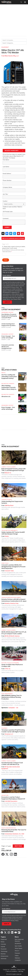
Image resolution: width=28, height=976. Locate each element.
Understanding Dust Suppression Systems (8, 324)
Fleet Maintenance (7, 693)
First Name (6, 159)
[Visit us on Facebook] (2, 854)
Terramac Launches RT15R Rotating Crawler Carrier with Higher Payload (13, 730)
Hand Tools (4, 563)
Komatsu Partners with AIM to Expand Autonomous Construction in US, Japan (13, 600)
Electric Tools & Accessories (10, 662)
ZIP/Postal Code (8, 211)
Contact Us (6, 969)
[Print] (2, 233)
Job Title (6, 194)
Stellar (7, 536)
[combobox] (14, 40)
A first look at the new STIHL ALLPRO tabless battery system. (12, 671)
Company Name (7, 187)
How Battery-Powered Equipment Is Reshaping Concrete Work (9, 315)
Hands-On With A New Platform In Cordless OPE (12, 665)
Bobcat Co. (8, 472)
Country (5, 201)
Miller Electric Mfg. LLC (12, 56)
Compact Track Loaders (8, 466)
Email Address (7, 173)
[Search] (21, 2)
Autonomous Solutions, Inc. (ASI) (14, 834)
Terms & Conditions (11, 971)
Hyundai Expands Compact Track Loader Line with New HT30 (12, 763)
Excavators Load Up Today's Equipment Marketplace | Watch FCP (13, 798)
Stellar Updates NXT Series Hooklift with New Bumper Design (13, 533)
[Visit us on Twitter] (7, 854)
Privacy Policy (17, 299)
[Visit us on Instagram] (11, 854)
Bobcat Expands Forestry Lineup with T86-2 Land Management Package (13, 469)
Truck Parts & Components (9, 530)
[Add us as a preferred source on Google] (22, 233)
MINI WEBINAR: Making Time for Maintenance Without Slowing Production (11, 697)
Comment (6, 218)
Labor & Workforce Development (11, 597)
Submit (7, 227)
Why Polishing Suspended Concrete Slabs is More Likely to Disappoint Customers (8, 387)
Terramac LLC (9, 734)
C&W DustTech (9, 505)
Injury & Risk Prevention (8, 828)
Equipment (5, 47)
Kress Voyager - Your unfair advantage (8, 336)
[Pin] (18, 233)
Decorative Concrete (7, 383)
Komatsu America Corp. (12, 603)
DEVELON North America (12, 636)
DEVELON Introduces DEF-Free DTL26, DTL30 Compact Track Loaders (13, 632)
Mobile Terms (6, 299)
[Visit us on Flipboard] (19, 932)
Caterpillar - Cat (13, 707)
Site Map (20, 971)
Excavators (4, 795)
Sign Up (7, 302)
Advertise (13, 969)
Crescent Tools (9, 570)
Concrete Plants (6, 499)
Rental (3, 372)
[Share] (6, 233)
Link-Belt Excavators (11, 801)
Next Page (18, 846)
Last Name (6, 166)
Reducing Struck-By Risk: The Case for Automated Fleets (13, 830)
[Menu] (25, 2)
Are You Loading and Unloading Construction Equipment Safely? (9, 376)
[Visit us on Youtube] (15, 932)
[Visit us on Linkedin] (15, 854)
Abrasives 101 (5, 396)
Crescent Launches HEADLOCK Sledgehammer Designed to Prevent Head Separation (8, 346)
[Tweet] (14, 233)
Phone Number (7, 180)
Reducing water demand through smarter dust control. (13, 508)
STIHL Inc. (8, 668)
